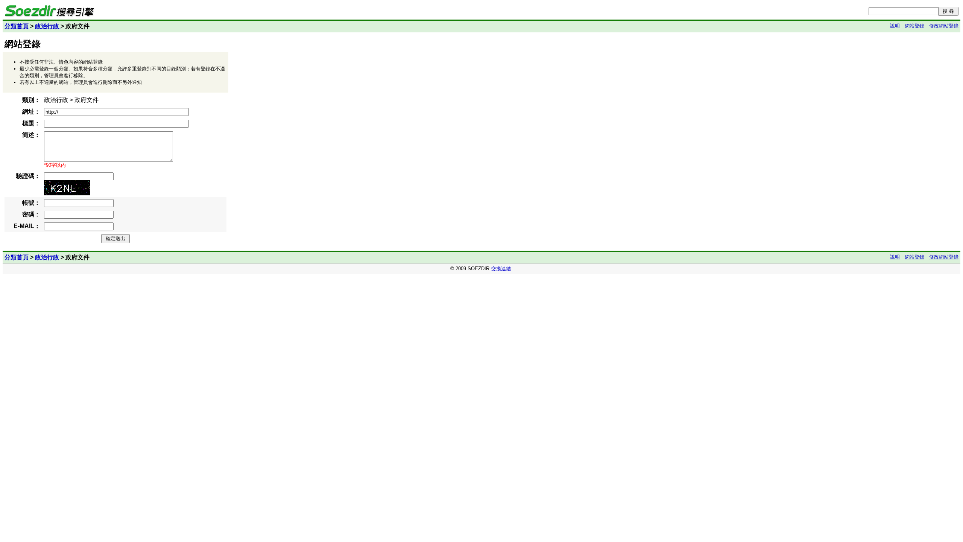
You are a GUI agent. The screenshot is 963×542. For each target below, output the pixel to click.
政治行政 (48, 26)
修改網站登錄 (943, 26)
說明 (895, 26)
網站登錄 (914, 26)
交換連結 (501, 268)
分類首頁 (17, 26)
